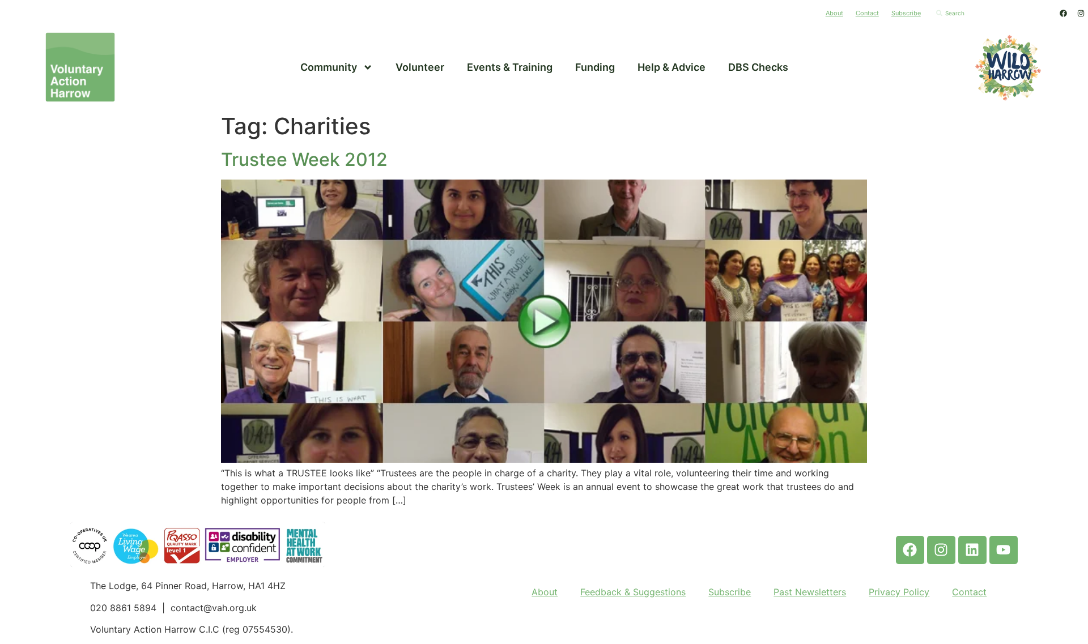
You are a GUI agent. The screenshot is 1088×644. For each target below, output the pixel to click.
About (834, 13)
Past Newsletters (810, 592)
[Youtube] (1003, 550)
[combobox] (991, 13)
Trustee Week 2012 (304, 159)
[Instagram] (1080, 13)
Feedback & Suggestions (633, 592)
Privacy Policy (899, 592)
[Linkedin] (972, 550)
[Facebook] (1063, 13)
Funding (595, 67)
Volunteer (420, 67)
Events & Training (509, 67)
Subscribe (906, 13)
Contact (867, 13)
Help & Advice (672, 67)
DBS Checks (758, 67)
